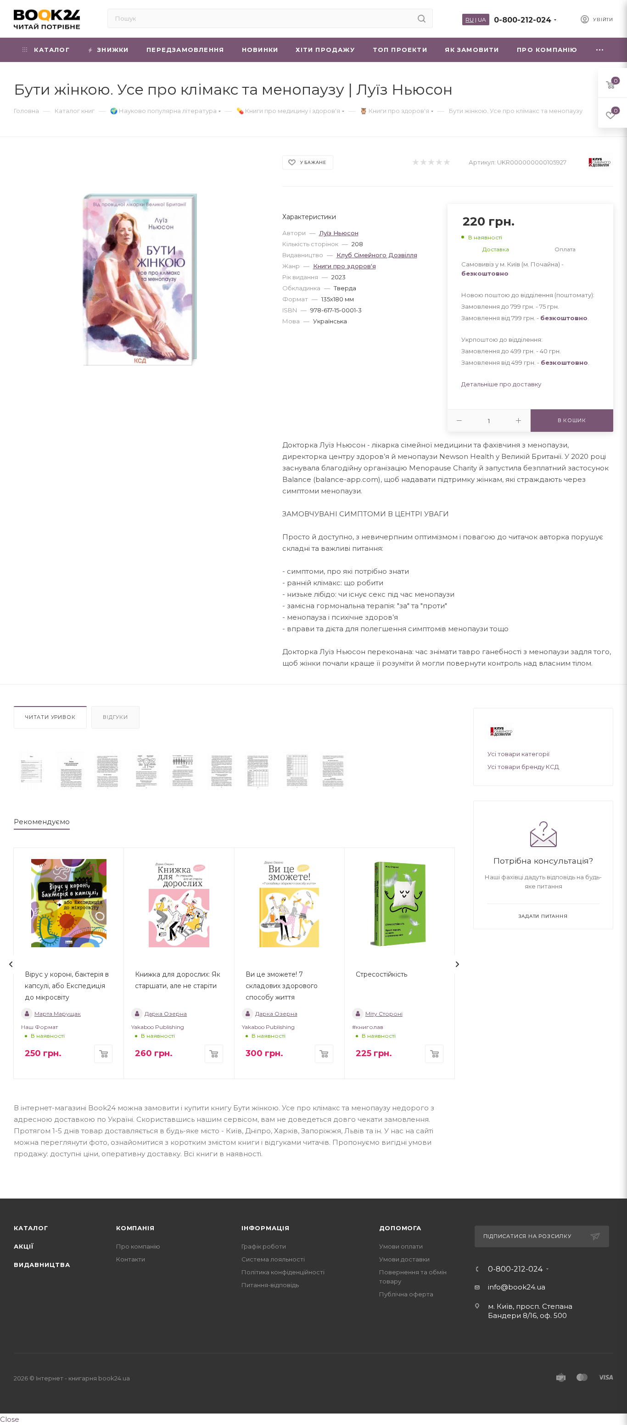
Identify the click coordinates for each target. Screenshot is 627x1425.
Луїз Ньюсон (338, 233)
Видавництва (42, 1264)
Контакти (130, 1259)
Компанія (135, 1228)
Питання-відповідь (270, 1285)
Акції (24, 1246)
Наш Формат (39, 1027)
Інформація (265, 1228)
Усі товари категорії (518, 754)
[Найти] (421, 18)
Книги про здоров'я (344, 266)
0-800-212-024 (522, 20)
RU (469, 19)
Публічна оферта (406, 1294)
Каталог (31, 1228)
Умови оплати (401, 1246)
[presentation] (11, 964)
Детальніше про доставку (501, 384)
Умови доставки (404, 1259)
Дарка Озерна (166, 1013)
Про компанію (138, 1246)
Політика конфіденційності (283, 1272)
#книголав (367, 1027)
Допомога (400, 1228)
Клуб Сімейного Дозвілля (376, 255)
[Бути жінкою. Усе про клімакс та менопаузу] (32, 770)
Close (9, 1419)
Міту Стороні (384, 1013)
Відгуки (115, 717)
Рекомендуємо (42, 821)
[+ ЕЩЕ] (600, 50)
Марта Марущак (57, 1013)
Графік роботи (263, 1246)
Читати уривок (50, 717)
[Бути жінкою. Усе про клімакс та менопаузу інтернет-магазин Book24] (139, 279)
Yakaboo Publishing (157, 1027)
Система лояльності (273, 1259)
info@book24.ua (516, 1287)
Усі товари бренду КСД (523, 766)
